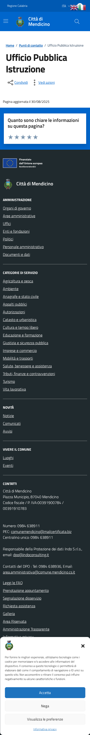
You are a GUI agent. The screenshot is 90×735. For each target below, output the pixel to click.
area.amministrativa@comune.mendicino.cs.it (39, 572)
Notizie (8, 416)
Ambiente (10, 289)
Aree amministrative (19, 216)
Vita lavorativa (14, 389)
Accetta (45, 692)
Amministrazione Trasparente (26, 629)
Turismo (9, 381)
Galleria (9, 613)
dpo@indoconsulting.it (31, 555)
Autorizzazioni (14, 312)
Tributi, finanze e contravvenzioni (29, 374)
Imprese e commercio (20, 350)
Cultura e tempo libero (20, 327)
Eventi (8, 465)
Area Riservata (14, 621)
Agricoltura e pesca (18, 281)
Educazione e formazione (22, 335)
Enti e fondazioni (16, 231)
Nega (45, 706)
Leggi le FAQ (13, 583)
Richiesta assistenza (19, 606)
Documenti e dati (16, 254)
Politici (8, 239)
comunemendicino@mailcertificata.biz (41, 531)
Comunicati (12, 423)
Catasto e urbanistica (19, 319)
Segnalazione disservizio (22, 598)
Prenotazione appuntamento (26, 590)
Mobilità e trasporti (18, 358)
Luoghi (8, 458)
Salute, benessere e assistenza (27, 366)
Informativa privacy (45, 729)
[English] (74, 7)
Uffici (7, 223)
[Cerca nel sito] (77, 21)
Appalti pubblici (15, 304)
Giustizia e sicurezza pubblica (25, 343)
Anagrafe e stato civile (21, 296)
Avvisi (7, 431)
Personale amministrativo (23, 247)
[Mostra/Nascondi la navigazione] (6, 21)
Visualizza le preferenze (45, 719)
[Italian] (82, 7)
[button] (82, 645)
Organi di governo (17, 208)
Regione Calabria (17, 6)
